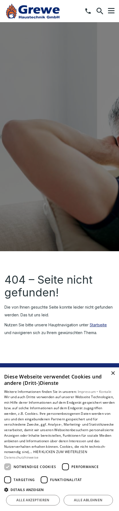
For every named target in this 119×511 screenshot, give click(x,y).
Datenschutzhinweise (21, 457)
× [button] (113, 373)
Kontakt (105, 391)
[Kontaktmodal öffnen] (88, 11)
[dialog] (59, 439)
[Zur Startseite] (33, 11)
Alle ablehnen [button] (88, 500)
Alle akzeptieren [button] (32, 500)
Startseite (98, 324)
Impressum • (88, 391)
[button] (111, 11)
